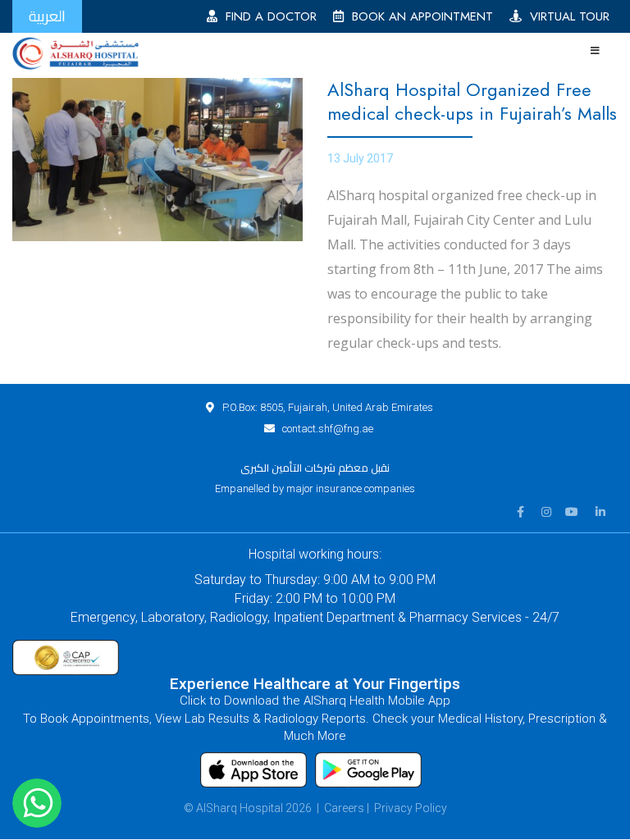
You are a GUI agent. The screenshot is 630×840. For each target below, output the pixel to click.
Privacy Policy (410, 808)
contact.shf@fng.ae (327, 428)
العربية (47, 16)
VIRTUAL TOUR (565, 16)
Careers (344, 808)
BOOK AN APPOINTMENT (418, 16)
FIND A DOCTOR (267, 16)
